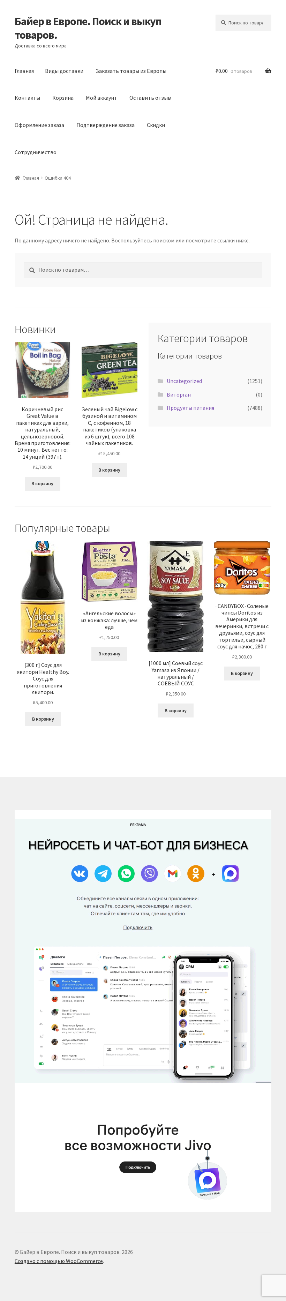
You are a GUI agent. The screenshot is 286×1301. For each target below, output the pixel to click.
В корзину (42, 483)
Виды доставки (64, 70)
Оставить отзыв (150, 97)
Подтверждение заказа (105, 124)
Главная (24, 70)
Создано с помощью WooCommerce (59, 1260)
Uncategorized (184, 380)
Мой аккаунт (101, 97)
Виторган (179, 394)
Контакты (27, 97)
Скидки (156, 124)
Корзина (63, 97)
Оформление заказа (39, 124)
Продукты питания (190, 407)
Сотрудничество (36, 152)
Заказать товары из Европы (131, 70)
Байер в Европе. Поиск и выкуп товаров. (88, 28)
